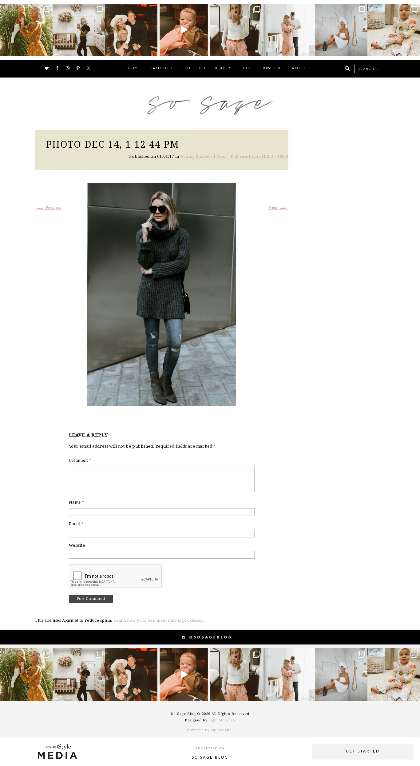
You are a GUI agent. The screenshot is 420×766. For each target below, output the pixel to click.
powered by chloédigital (210, 730)
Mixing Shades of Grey (203, 156)
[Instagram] (47, 50)
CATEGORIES (163, 68)
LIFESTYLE (196, 68)
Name (77, 502)
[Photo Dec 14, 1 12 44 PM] (161, 294)
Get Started (363, 751)
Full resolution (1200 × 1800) (259, 156)
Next (278, 208)
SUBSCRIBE (272, 68)
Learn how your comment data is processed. (158, 620)
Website (77, 545)
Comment (80, 460)
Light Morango (222, 720)
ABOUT (299, 68)
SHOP (246, 68)
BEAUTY (223, 68)
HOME (134, 68)
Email (76, 523)
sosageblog (26, 9)
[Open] (26, 30)
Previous (48, 208)
